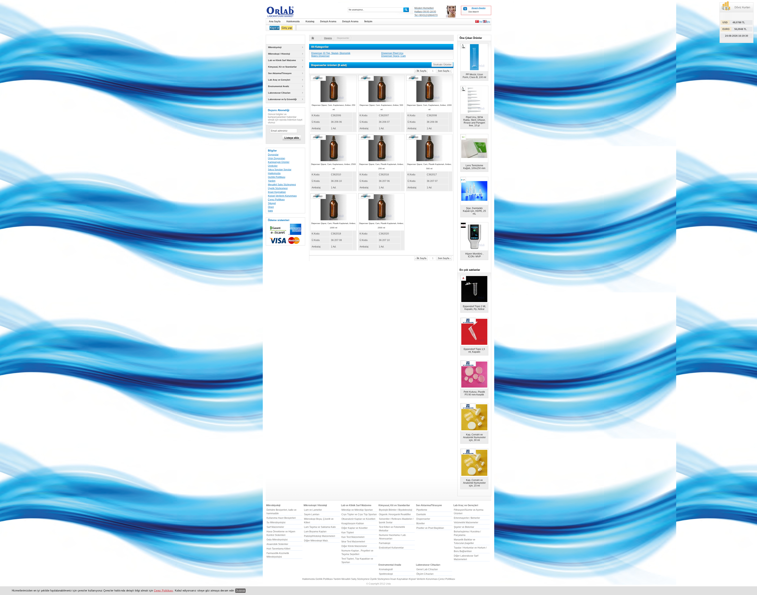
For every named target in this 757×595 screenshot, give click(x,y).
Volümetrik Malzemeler (466, 522)
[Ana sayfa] (315, 38)
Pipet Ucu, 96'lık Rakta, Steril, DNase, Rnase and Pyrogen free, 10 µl (474, 121)
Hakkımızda (274, 173)
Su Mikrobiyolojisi (276, 522)
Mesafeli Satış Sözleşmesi (282, 184)
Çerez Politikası (276, 199)
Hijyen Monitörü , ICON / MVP (474, 255)
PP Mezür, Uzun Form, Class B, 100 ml (474, 76)
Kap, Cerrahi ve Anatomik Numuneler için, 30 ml (474, 437)
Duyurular (273, 154)
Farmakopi (384, 543)
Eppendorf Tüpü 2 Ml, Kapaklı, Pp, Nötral (474, 308)
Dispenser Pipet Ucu (392, 53)
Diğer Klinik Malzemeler (354, 546)
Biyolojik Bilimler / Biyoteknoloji (395, 510)
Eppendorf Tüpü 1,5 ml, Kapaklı (474, 350)
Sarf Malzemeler (275, 527)
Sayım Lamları (311, 514)
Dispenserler (328, 38)
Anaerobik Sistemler (277, 544)
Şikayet (272, 203)
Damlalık (421, 514)
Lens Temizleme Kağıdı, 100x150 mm (474, 167)
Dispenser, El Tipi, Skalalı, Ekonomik (330, 53)
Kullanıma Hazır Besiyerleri (281, 518)
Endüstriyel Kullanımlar (391, 547)
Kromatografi (386, 569)
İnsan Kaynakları (277, 192)
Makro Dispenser (320, 56)
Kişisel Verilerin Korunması (282, 195)
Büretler (420, 523)
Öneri (271, 207)
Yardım (271, 180)
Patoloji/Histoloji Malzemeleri (319, 536)
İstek (270, 210)
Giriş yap (287, 27)
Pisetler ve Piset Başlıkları (430, 528)
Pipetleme (421, 510)
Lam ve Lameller (313, 510)
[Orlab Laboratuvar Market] (285, 12)
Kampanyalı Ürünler (278, 162)
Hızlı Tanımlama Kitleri (278, 548)
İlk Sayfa (421, 71)
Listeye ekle (291, 137)
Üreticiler (273, 166)
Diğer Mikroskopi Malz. (316, 540)
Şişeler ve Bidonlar (464, 527)
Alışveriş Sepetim (478, 8)
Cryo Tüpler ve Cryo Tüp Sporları (359, 514)
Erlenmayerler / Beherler (467, 518)
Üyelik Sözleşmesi (278, 188)
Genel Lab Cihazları (427, 569)
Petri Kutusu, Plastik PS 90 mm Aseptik (474, 393)
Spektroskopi (386, 574)
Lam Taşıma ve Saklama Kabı (320, 527)
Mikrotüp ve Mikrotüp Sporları (357, 510)
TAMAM (240, 590)
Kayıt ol (274, 27)
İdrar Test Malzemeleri (353, 541)
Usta (388, 583)
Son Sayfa (443, 71)
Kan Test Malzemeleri (353, 537)
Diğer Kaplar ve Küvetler (354, 528)
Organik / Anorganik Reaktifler (395, 514)
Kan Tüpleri (347, 532)
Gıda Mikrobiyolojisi (277, 539)
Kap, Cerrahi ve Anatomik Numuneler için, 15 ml (474, 483)
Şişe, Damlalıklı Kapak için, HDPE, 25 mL (474, 211)
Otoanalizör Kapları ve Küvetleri (358, 519)
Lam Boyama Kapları (315, 531)
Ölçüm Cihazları (425, 574)
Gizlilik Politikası (276, 177)
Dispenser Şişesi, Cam (393, 56)
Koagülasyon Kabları (352, 523)
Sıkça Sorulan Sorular (279, 169)
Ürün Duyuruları (276, 158)
